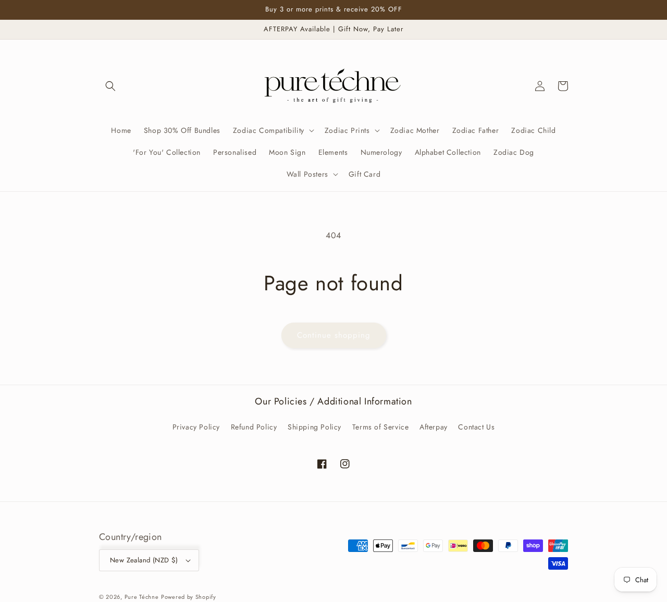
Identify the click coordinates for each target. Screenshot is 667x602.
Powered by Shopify (188, 597)
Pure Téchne (142, 597)
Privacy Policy (196, 427)
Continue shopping (333, 335)
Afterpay (433, 427)
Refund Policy (254, 427)
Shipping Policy (314, 427)
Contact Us (476, 427)
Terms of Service (380, 427)
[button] (110, 86)
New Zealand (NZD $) (144, 560)
